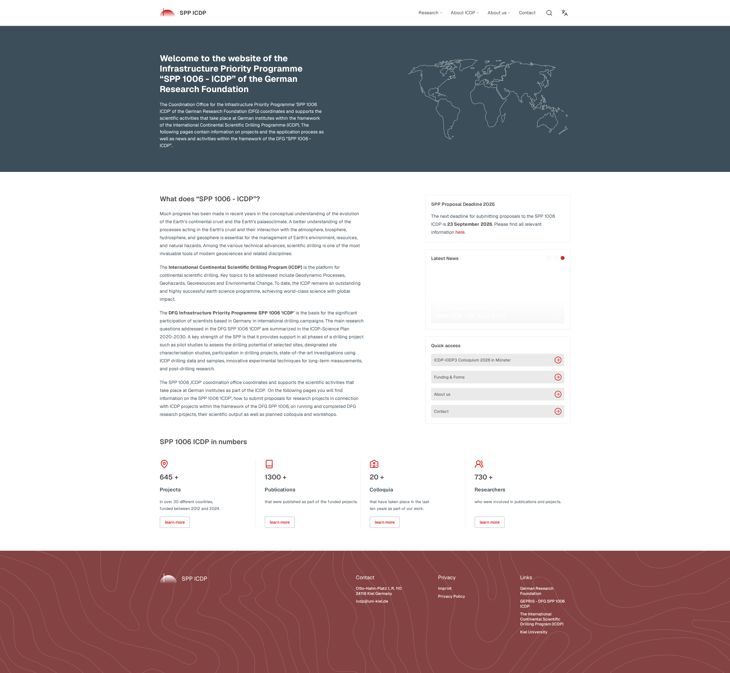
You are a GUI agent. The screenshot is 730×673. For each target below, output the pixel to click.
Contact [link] (527, 13)
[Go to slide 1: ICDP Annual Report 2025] (549, 258)
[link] (183, 12)
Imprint (445, 588)
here (460, 232)
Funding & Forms (449, 377)
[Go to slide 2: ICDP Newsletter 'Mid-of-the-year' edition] (556, 258)
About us (442, 394)
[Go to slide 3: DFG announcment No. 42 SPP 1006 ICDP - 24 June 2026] (562, 258)
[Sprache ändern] (564, 13)
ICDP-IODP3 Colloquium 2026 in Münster (472, 360)
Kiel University (534, 632)
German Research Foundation (536, 591)
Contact (441, 411)
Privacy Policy (451, 596)
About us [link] (497, 13)
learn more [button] (175, 522)
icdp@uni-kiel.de (372, 601)
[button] (549, 13)
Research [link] (428, 13)
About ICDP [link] (463, 13)
